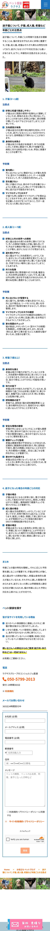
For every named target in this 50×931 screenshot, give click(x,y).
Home (7, 869)
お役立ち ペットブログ (26, 869)
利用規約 (9, 691)
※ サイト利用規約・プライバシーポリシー (24, 821)
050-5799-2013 (20, 679)
